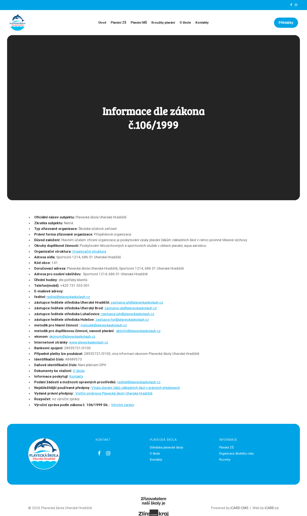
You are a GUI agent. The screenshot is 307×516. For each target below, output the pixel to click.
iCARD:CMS (239, 508)
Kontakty (76, 376)
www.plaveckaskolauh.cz (88, 342)
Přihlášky (286, 22)
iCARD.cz (272, 508)
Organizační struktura (89, 251)
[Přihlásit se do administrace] (303, 512)
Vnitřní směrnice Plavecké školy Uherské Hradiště (113, 393)
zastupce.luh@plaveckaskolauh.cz (127, 314)
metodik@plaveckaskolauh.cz (104, 325)
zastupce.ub (113, 308)
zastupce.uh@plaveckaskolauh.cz (136, 302)
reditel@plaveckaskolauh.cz (68, 297)
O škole (79, 371)
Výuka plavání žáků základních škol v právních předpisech (135, 388)
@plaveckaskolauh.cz (140, 308)
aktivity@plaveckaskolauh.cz (138, 331)
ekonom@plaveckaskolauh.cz (72, 336)
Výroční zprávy (122, 405)
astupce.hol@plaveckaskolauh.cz (123, 319)
